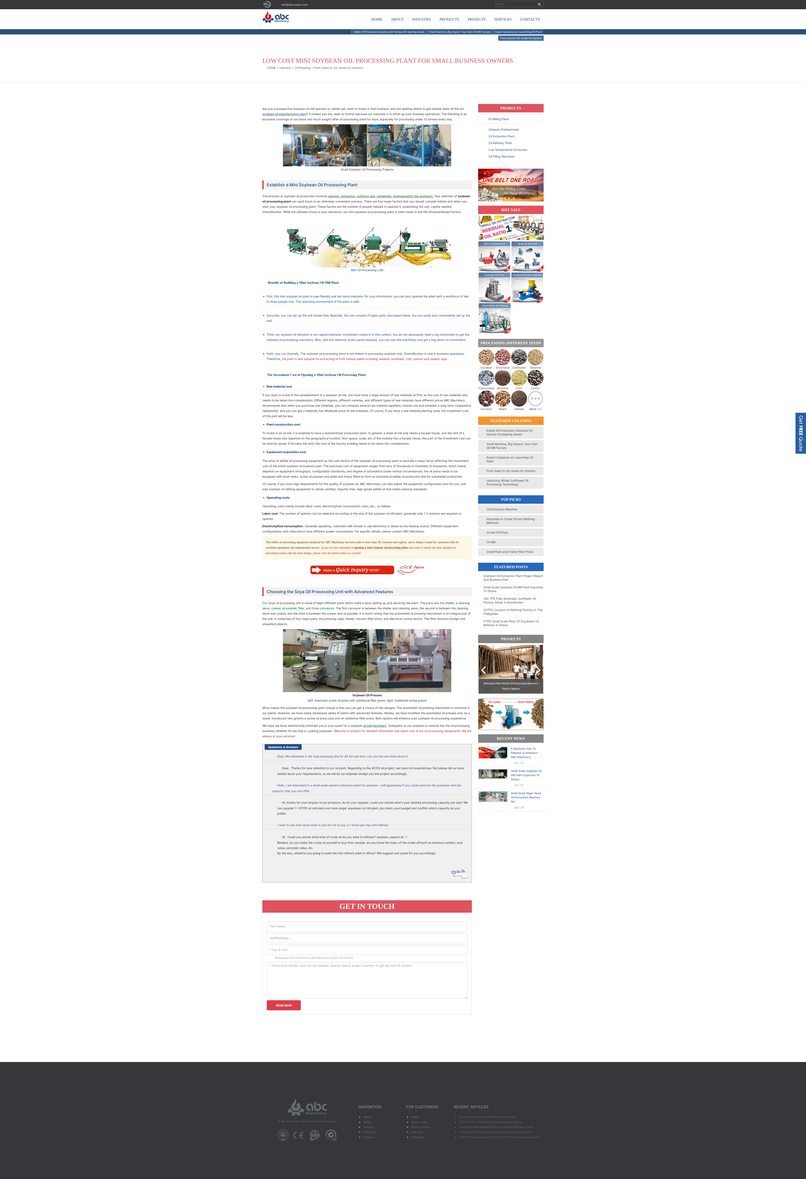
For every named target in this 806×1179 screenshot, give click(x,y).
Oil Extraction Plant (501, 136)
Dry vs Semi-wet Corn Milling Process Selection (487, 1117)
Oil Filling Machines (501, 156)
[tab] (511, 119)
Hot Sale (511, 210)
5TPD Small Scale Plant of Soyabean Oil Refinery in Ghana (511, 623)
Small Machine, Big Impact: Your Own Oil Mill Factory (460, 31)
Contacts (530, 19)
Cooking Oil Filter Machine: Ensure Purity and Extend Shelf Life (496, 1132)
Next (538, 671)
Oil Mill (491, 542)
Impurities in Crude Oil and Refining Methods (511, 520)
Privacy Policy (421, 1127)
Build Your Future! (276, 25)
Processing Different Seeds (511, 343)
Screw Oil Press (497, 532)
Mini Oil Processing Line (367, 270)
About (397, 19)
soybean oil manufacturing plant (284, 114)
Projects (477, 19)
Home (376, 19)
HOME (271, 68)
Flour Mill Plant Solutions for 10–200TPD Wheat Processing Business (499, 1137)
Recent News (511, 738)
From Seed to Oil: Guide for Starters (521, 38)
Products (449, 19)
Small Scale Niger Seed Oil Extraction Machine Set (526, 797)
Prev (483, 671)
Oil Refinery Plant (500, 143)
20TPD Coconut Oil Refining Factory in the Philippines (512, 611)
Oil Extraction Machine (502, 509)
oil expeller (350, 613)
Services (503, 19)
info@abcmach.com (294, 4)
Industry (421, 19)
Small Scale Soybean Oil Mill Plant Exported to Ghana (513, 589)
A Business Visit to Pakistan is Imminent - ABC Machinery (525, 753)
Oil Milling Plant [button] (498, 119)
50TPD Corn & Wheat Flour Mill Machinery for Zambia (490, 1122)
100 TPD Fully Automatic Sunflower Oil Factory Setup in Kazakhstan (509, 600)
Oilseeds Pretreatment (503, 129)
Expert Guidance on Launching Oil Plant (518, 31)
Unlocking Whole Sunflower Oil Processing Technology (507, 482)
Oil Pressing (302, 68)
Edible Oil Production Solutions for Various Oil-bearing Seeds (389, 31)
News (415, 1117)
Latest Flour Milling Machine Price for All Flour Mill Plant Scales (496, 1127)
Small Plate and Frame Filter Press (510, 551)
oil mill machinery (374, 725)
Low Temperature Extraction (507, 149)
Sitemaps (417, 1137)
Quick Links (419, 1122)
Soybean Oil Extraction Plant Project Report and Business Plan (513, 577)
